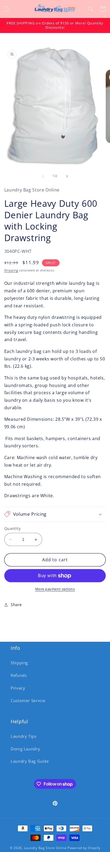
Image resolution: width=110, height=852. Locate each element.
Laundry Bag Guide (30, 761)
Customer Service (28, 700)
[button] (7, 9)
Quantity (12, 528)
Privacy (18, 688)
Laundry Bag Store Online (45, 848)
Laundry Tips (24, 736)
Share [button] (16, 604)
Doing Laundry (25, 748)
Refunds (19, 675)
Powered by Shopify (84, 848)
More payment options (55, 589)
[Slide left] (43, 176)
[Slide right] (67, 176)
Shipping (11, 270)
